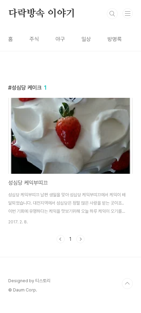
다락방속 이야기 (41, 13)
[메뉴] (128, 13)
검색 (112, 14)
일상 (86, 39)
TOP (127, 283)
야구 (60, 39)
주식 (34, 39)
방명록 (114, 39)
